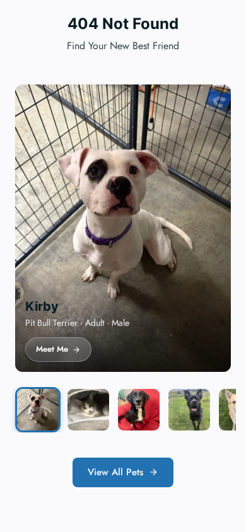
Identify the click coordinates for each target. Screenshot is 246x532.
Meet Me (52, 349)
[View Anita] (88, 409)
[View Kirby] (38, 409)
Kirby (42, 306)
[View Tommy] (138, 409)
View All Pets (115, 472)
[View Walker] (189, 409)
